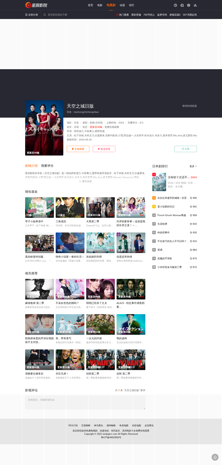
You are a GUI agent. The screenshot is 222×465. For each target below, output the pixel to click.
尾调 (159, 249)
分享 (185, 149)
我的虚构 (122, 338)
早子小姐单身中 (34, 221)
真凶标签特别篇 (34, 256)
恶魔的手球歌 (164, 258)
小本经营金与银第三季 (169, 267)
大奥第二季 (92, 221)
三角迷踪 (61, 221)
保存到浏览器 (189, 105)
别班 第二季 (123, 373)
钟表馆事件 (163, 232)
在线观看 (78, 149)
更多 (193, 166)
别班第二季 (92, 373)
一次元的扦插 (94, 338)
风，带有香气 (63, 338)
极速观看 (104, 149)
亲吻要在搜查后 (34, 373)
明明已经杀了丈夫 (96, 303)
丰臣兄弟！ (62, 373)
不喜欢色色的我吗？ (67, 303)
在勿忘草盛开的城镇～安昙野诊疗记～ (178, 198)
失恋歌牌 (162, 223)
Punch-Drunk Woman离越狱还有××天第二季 (181, 215)
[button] (33, 166)
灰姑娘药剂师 (94, 256)
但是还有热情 (124, 256)
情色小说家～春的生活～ (70, 256)
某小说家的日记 (165, 206)
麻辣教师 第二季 (34, 303)
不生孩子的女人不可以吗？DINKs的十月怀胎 (181, 241)
